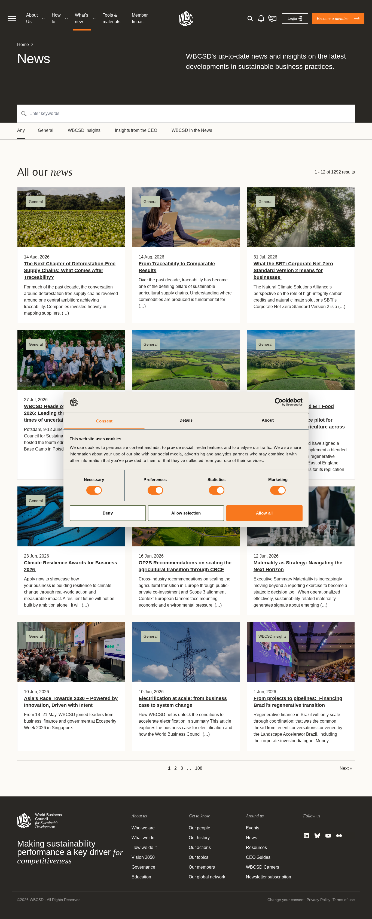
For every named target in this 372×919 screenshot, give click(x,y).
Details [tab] (186, 420)
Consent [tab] (104, 421)
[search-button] (250, 18)
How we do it (144, 847)
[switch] (155, 490)
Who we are (143, 828)
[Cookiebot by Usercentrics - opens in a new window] (279, 402)
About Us (32, 18)
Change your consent (285, 899)
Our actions (200, 847)
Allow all (264, 513)
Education (141, 877)
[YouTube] (328, 835)
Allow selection (186, 513)
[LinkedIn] (306, 835)
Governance (143, 867)
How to (56, 18)
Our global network (207, 877)
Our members (202, 867)
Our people (199, 828)
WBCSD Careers (262, 867)
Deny (107, 513)
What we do (143, 837)
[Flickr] (339, 835)
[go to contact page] (272, 18)
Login (292, 18)
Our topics (198, 857)
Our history (199, 837)
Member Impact (140, 18)
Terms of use (344, 899)
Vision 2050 (143, 857)
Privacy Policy (318, 899)
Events (252, 828)
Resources (256, 847)
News (251, 837)
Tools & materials (111, 18)
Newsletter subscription (268, 877)
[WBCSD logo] (186, 18)
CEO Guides (258, 857)
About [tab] (268, 420)
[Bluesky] (317, 835)
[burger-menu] (12, 18)
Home (23, 44)
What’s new (81, 18)
